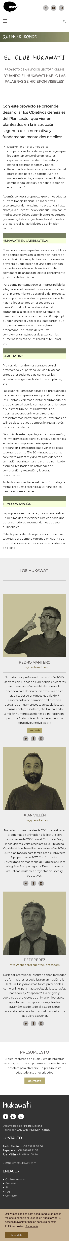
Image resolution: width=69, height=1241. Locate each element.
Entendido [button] (16, 1235)
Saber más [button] (31, 1226)
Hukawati (17, 1105)
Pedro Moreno (33, 1125)
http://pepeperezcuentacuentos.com (35, 965)
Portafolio (11, 1183)
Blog (8, 1187)
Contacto (34, 1081)
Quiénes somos (14, 1179)
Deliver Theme (40, 1129)
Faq (7, 1191)
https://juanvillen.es (35, 820)
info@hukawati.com (24, 1163)
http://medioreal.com (35, 667)
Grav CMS (22, 1129)
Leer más (34, 730)
